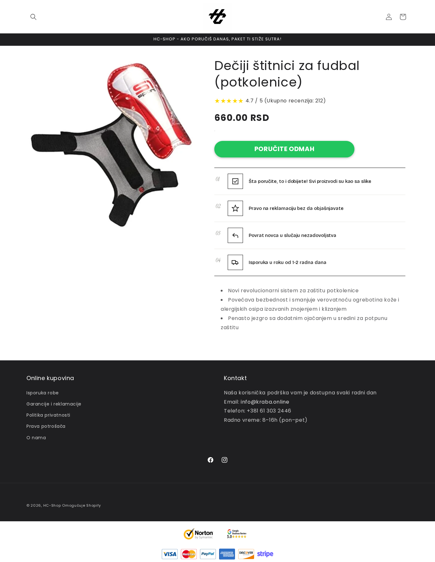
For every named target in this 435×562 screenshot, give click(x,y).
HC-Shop (52, 505)
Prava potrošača (46, 426)
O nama (36, 437)
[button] (33, 17)
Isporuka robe (42, 393)
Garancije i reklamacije (54, 404)
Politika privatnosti (48, 415)
